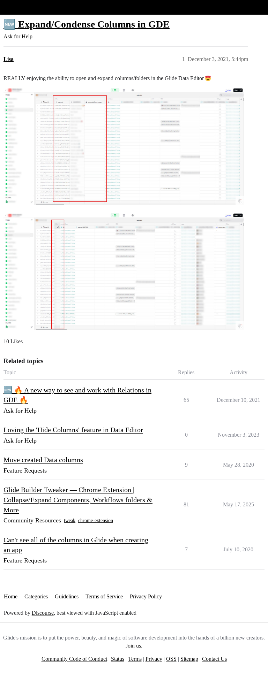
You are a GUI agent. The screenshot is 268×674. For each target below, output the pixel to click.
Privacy (154, 659)
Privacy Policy (146, 596)
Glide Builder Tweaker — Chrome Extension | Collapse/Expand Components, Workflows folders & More (77, 499)
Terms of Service (104, 596)
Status (117, 659)
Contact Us (214, 659)
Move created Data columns (43, 460)
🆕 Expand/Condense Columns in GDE (86, 24)
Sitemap (189, 659)
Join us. (134, 646)
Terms (135, 659)
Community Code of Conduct (74, 659)
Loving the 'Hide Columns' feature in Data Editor (73, 430)
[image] (123, 146)
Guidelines (67, 596)
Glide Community (23, 7)
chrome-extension (95, 520)
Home (10, 596)
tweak (69, 520)
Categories (36, 596)
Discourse (43, 613)
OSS (171, 659)
